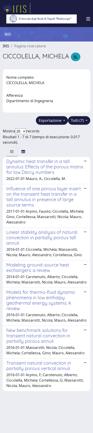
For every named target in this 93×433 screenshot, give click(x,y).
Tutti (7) (78, 120)
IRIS (6, 46)
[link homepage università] (41, 19)
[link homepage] (16, 8)
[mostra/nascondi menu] (88, 19)
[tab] (12, 151)
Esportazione (50, 120)
